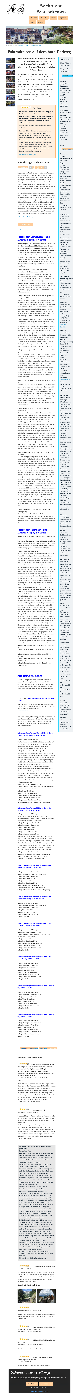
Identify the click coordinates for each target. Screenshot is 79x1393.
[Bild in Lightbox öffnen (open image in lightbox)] (10, 60)
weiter (70, 36)
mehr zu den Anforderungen (26, 217)
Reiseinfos (44, 18)
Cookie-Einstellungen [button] (39, 1387)
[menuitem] (33, 18)
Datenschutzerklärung (36, 1391)
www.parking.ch (65, 379)
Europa (26, 45)
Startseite (41, 22)
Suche (32, 22)
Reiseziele (34, 18)
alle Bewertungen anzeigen (27, 155)
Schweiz (31, 45)
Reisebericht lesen (23, 711)
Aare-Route (38, 45)
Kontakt (53, 18)
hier (33, 191)
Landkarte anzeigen (23, 230)
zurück (8, 36)
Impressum (63, 18)
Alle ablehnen (32, 1384)
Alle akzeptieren (46, 1384)
